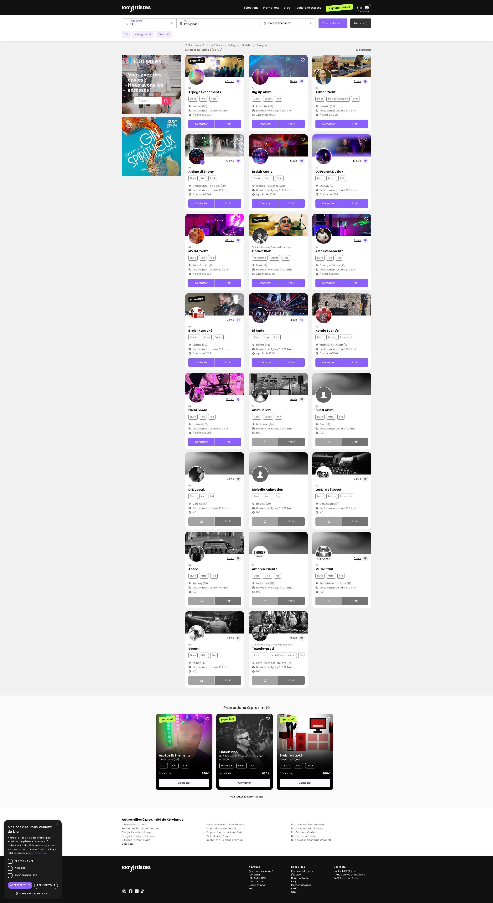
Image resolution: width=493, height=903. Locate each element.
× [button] (57, 824)
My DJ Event (198, 251)
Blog (287, 8)
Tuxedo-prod (263, 648)
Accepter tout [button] (20, 885)
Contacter (201, 124)
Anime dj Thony (201, 171)
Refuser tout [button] (46, 885)
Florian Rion (261, 251)
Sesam (194, 648)
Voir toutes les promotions (246, 796)
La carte (359, 23)
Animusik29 (261, 410)
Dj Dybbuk (196, 489)
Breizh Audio (262, 171)
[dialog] (33, 859)
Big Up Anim (262, 92)
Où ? (186, 20)
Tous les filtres (331, 23)
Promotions (271, 8)
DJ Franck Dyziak (329, 171)
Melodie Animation (267, 489)
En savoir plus (39, 852)
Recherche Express (308, 8)
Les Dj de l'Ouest (328, 489)
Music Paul (324, 569)
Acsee (193, 569)
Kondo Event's (327, 330)
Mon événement (279, 23)
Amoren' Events (264, 569)
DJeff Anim (324, 410)
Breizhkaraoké (200, 330)
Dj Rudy (258, 330)
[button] (33, 893)
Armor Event (325, 92)
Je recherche (136, 20)
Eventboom (197, 410)
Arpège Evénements (204, 92)
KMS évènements (329, 251)
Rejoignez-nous (339, 7)
